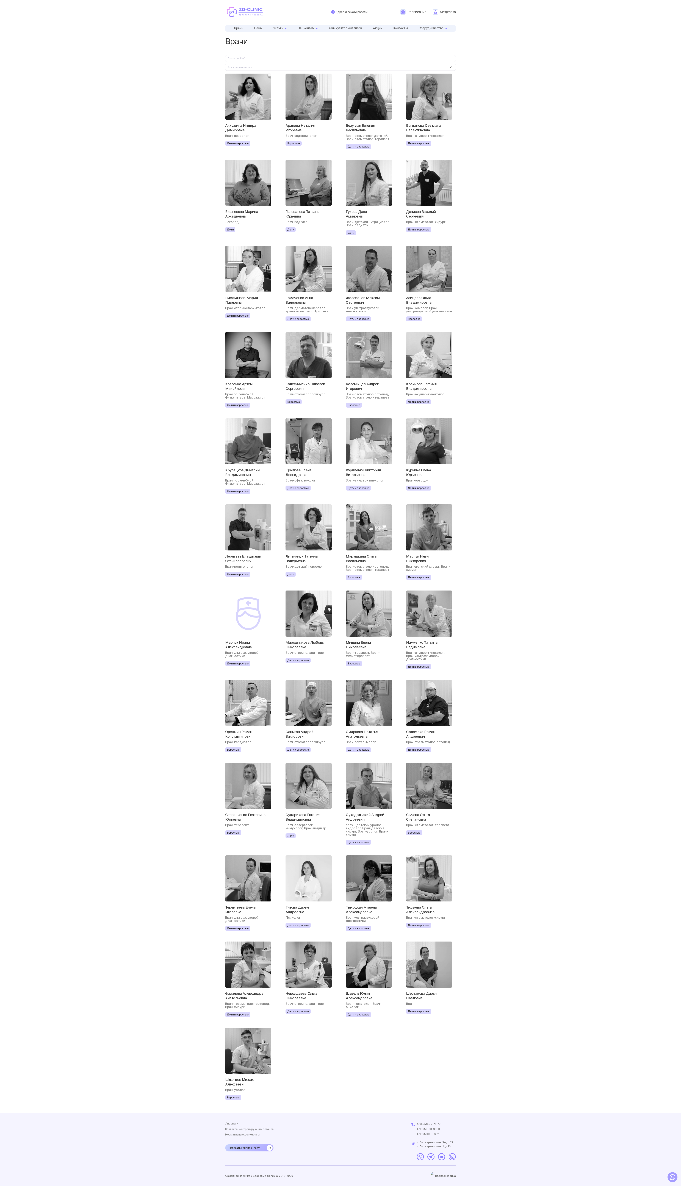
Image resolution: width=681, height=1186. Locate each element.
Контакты (400, 28)
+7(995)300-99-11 (428, 1129)
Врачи (238, 28)
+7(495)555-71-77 (429, 1124)
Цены (258, 28)
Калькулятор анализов (345, 28)
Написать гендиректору (244, 1147)
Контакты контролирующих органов (249, 1129)
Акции (377, 28)
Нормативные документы (242, 1134)
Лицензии (231, 1123)
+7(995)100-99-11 (428, 1134)
